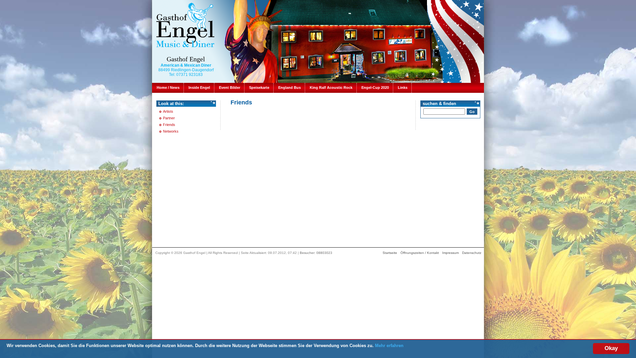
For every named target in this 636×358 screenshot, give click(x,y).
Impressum (450, 253)
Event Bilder (229, 88)
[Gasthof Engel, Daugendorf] (185, 24)
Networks (171, 131)
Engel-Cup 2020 (375, 88)
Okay (611, 348)
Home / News (168, 88)
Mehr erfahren (389, 345)
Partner (169, 118)
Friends (169, 125)
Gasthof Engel (186, 59)
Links (402, 88)
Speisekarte (259, 88)
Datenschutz (471, 253)
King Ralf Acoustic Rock (331, 88)
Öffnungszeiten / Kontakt (419, 253)
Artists (168, 111)
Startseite (390, 253)
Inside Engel (199, 88)
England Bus (289, 88)
